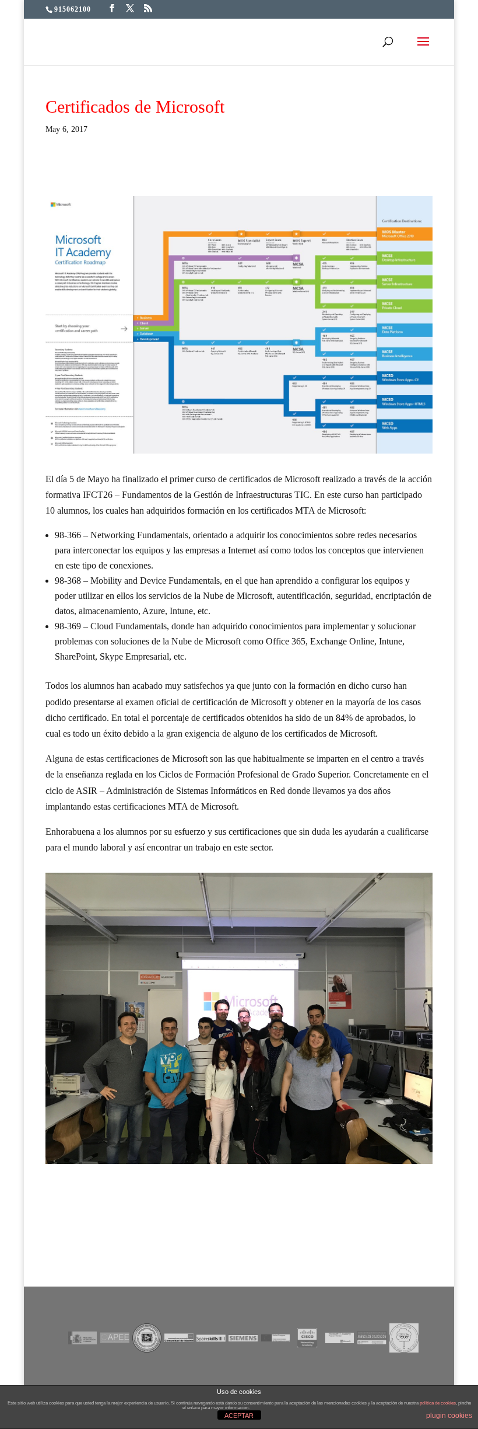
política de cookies (438, 1403)
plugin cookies (449, 1415)
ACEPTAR (239, 1415)
